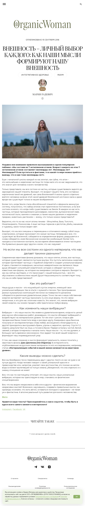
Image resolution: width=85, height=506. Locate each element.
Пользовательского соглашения (46, 497)
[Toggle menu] (4, 4)
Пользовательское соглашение (70, 487)
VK (24, 409)
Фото (4, 397)
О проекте (14, 478)
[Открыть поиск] (81, 4)
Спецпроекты (42, 478)
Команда (70, 478)
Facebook (17, 409)
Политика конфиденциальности (42, 487)
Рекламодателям (14, 486)
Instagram (7, 409)
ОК (77, 497)
